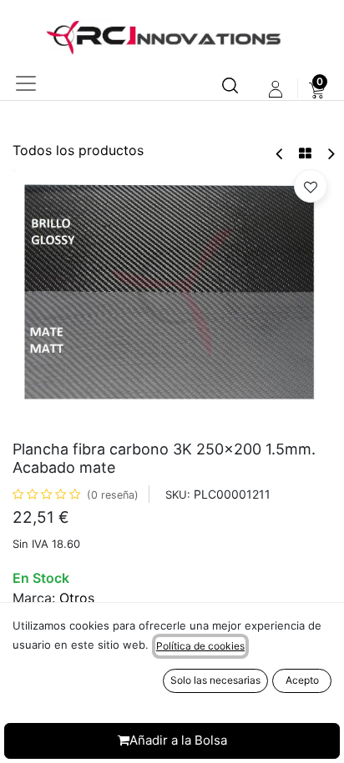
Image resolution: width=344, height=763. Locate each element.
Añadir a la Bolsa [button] (178, 740)
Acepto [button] (302, 680)
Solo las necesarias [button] (215, 680)
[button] (310, 186)
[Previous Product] (280, 154)
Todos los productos (78, 150)
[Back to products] (305, 153)
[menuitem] (316, 89)
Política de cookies (200, 646)
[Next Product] (330, 154)
